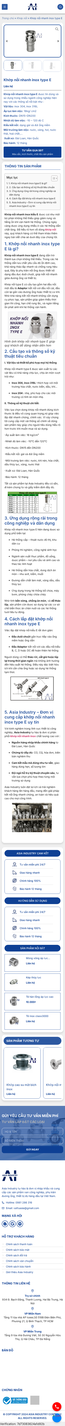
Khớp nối (22, 18)
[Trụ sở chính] (32, 1290)
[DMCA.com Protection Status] (34, 1403)
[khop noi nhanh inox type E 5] (32, 41)
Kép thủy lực (33, 977)
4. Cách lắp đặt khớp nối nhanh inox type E (32, 198)
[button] (6, 41)
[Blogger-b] (5, 1224)
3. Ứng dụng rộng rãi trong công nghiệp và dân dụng (32, 193)
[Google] (12, 1224)
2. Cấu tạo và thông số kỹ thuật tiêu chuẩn (32, 187)
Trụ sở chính (32, 1295)
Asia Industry (9, 1188)
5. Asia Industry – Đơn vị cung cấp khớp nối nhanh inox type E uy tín (32, 204)
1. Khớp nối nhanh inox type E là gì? (28, 183)
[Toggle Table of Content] (53, 178)
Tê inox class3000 (37, 1016)
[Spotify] (20, 1224)
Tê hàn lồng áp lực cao (39, 996)
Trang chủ (8, 18)
